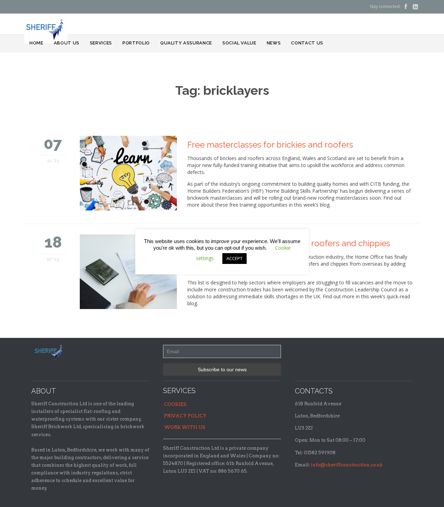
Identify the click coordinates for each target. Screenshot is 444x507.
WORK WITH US (184, 427)
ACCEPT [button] (234, 258)
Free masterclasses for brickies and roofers (270, 145)
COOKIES (175, 404)
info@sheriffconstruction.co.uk (347, 464)
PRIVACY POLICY (185, 415)
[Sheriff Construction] (46, 28)
